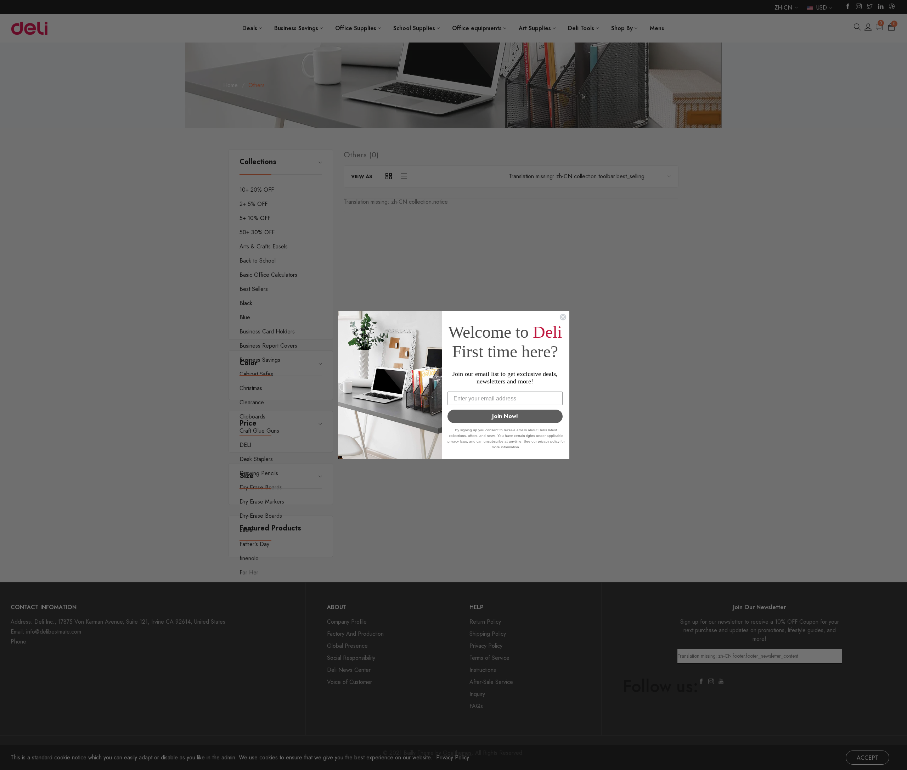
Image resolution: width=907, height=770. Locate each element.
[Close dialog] (563, 317)
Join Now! (505, 416)
